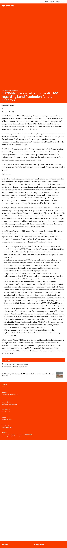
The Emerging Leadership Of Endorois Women (15, 367)
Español (52, 2)
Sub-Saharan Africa (7, 419)
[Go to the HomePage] (8, 5)
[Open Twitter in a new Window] (6, 111)
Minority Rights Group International (12, 437)
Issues (5, 544)
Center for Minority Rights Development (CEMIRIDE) (17, 435)
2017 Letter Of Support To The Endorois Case (16, 364)
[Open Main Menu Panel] (64, 5)
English (46, 2)
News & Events (13, 91)
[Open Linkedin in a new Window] (9, 111)
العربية (63, 2)
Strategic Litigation (7, 427)
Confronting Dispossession (9, 404)
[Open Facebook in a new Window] (2, 111)
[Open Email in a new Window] (13, 111)
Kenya (3, 387)
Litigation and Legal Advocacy (10, 394)
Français (58, 2)
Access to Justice (6, 402)
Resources (39, 544)
